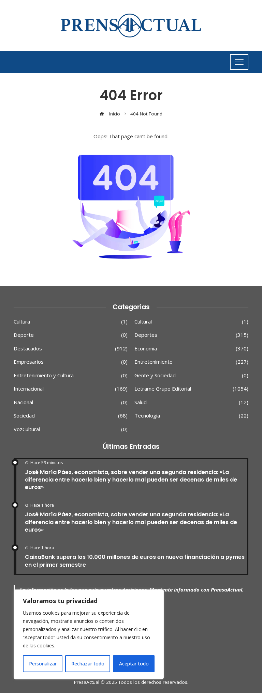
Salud (191, 402)
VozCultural (71, 429)
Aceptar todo (134, 663)
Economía (191, 348)
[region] (89, 634)
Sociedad (71, 415)
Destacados (71, 348)
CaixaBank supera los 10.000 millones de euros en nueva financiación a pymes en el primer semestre (135, 560)
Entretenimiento (191, 362)
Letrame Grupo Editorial (191, 388)
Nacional (71, 402)
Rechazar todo (87, 663)
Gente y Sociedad (191, 375)
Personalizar (43, 663)
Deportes (191, 335)
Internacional (71, 388)
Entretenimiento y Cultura (71, 375)
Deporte (71, 335)
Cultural (191, 321)
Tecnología (191, 415)
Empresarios (71, 362)
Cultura (71, 321)
